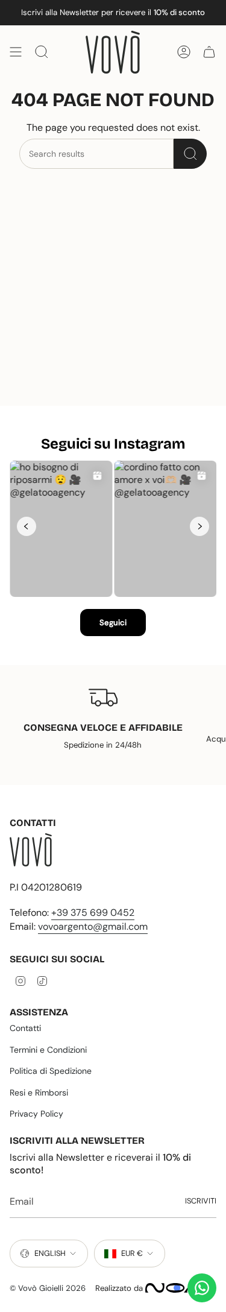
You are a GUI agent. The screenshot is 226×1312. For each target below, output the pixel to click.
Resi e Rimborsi (39, 1092)
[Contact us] (201, 1287)
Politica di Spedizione (51, 1070)
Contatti (25, 1028)
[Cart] (209, 52)
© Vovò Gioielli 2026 (48, 1288)
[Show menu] (16, 52)
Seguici (113, 622)
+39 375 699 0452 (92, 912)
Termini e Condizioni (48, 1049)
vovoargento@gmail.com (93, 926)
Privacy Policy (36, 1113)
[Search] (190, 154)
